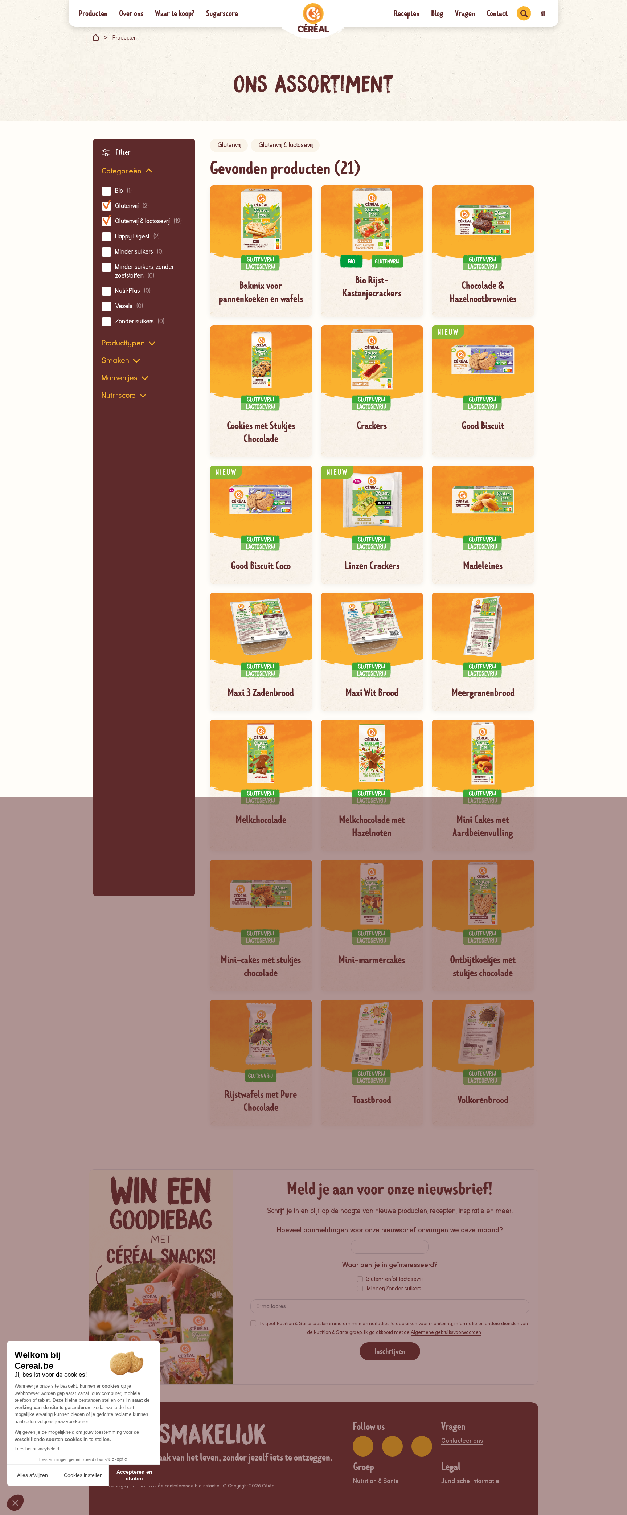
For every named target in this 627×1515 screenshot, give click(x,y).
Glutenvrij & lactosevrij (286, 145)
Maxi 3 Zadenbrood (261, 692)
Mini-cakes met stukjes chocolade (261, 966)
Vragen (465, 13)
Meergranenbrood (483, 692)
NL (543, 14)
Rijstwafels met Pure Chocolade (261, 1101)
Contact (497, 13)
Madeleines (483, 565)
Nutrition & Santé (376, 1481)
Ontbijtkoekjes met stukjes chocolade (483, 966)
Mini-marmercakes (372, 959)
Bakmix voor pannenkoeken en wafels (261, 292)
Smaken (115, 360)
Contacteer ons (462, 1440)
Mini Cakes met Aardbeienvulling (482, 826)
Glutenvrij (229, 145)
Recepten (406, 13)
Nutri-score (119, 395)
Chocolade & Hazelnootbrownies (483, 292)
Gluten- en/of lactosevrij (394, 1279)
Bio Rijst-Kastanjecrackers (371, 287)
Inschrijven (389, 1351)
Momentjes (120, 378)
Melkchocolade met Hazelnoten (372, 826)
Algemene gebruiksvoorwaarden (446, 1332)
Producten (93, 13)
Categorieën (122, 171)
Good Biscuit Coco (261, 565)
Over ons (131, 13)
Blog (437, 13)
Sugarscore (222, 13)
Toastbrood (371, 1099)
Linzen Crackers (371, 565)
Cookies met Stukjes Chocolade (261, 432)
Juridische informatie (470, 1481)
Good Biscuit (483, 425)
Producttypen (123, 343)
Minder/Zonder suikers (394, 1288)
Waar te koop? (174, 13)
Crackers (372, 425)
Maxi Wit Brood (371, 692)
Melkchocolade (260, 819)
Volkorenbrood (483, 1099)
